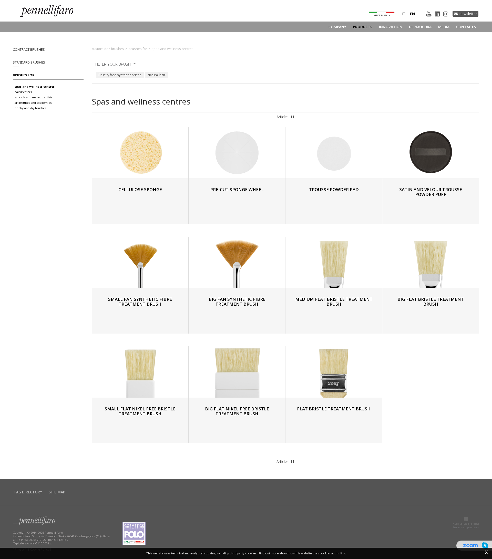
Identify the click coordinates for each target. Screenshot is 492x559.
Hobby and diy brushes (30, 108)
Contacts (466, 26)
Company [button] (337, 26)
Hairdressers (23, 92)
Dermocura (420, 26)
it (403, 13)
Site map (57, 492)
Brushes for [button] (23, 75)
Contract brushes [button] (29, 49)
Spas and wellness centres (35, 86)
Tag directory (28, 492)
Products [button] (362, 26)
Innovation (390, 26)
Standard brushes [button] (29, 62)
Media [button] (443, 26)
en (412, 13)
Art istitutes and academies (33, 103)
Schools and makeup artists (33, 97)
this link (340, 553)
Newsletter (468, 13)
